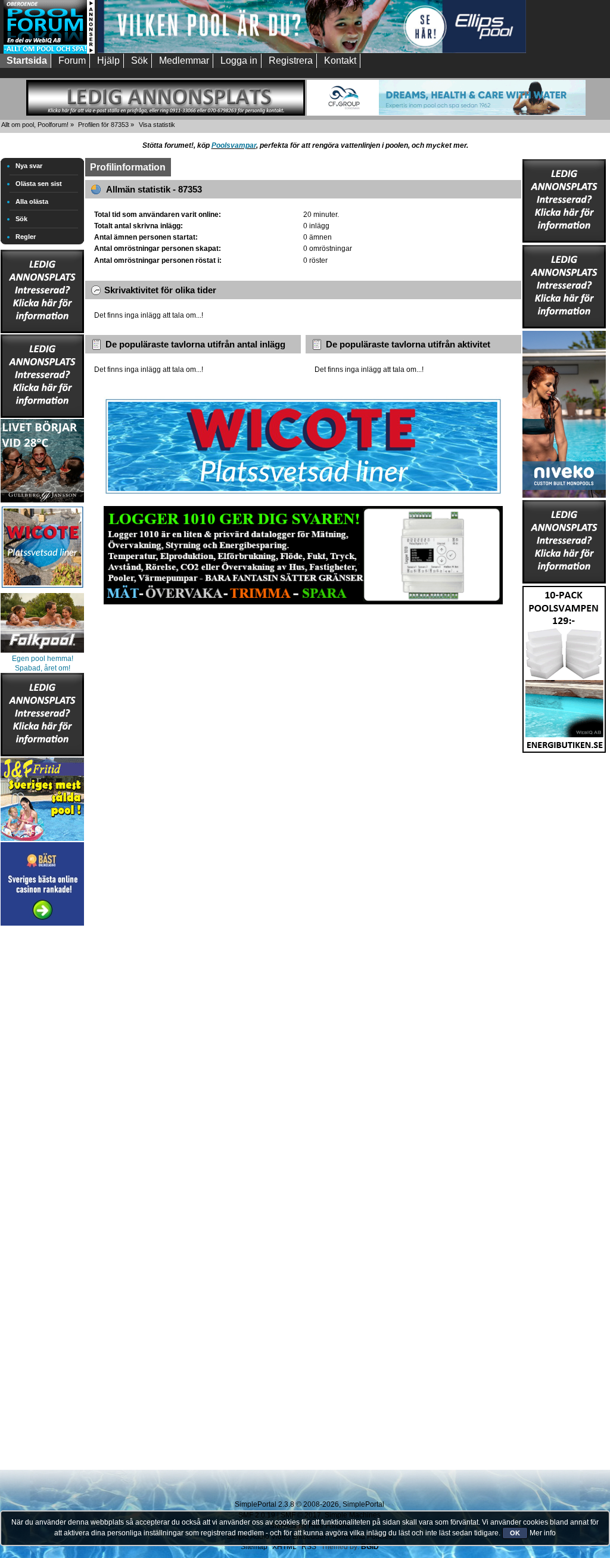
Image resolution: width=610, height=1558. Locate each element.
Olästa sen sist (38, 183)
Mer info (543, 1533)
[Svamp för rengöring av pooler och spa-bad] (564, 667)
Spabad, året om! (42, 668)
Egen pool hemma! (42, 658)
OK (515, 1533)
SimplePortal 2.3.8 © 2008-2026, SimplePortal (309, 1504)
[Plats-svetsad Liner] (42, 589)
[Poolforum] (49, 51)
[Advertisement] (42, 1107)
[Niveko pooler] (564, 412)
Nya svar (28, 165)
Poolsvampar (233, 145)
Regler (25, 236)
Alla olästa (31, 201)
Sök (21, 218)
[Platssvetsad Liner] (303, 494)
